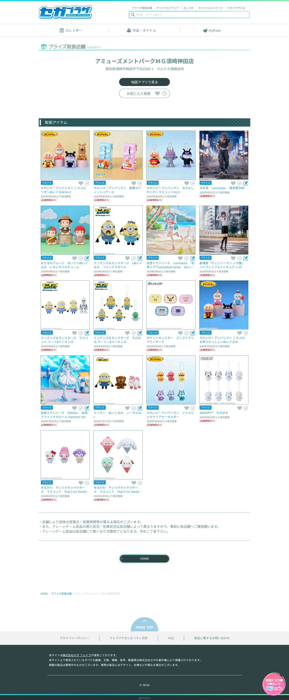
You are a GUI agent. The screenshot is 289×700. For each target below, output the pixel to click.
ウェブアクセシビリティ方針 (129, 638)
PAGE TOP (144, 624)
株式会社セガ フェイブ (77, 655)
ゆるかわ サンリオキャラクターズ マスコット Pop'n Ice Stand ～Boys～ (118, 489)
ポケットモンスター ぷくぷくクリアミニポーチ (170, 340)
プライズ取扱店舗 (142, 8)
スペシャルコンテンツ (210, 8)
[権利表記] (144, 698)
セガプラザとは (236, 8)
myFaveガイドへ (274, 685)
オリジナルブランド (167, 8)
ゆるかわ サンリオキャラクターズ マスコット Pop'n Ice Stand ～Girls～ (65, 489)
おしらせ (188, 8)
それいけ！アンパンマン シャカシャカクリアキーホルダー (170, 415)
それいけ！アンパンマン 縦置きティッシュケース (117, 190)
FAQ (171, 638)
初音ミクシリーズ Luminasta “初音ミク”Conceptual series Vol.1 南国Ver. (170, 265)
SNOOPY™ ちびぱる (214, 413)
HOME (44, 593)
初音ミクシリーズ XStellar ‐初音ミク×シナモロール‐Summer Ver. (64, 415)
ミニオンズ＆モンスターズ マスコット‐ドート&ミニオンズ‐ (64, 340)
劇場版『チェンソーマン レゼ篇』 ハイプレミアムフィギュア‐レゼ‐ (223, 265)
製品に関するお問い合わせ (212, 638)
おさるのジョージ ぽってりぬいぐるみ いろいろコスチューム (64, 265)
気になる (164, 93)
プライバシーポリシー (74, 638)
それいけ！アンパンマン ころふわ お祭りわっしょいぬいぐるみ (224, 340)
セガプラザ (65, 12)
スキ (157, 93)
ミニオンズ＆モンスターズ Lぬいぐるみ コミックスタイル (118, 265)
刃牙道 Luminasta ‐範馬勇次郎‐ (222, 188)
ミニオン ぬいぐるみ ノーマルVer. (118, 415)
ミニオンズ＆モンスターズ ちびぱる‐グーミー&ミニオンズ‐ (117, 340)
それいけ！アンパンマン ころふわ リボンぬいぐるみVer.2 (65, 190)
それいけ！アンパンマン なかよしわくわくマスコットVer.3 (170, 190)
